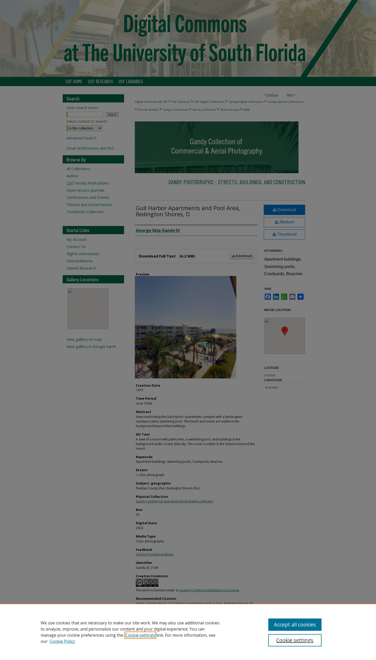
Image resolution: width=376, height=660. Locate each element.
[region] (188, 632)
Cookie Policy (62, 641)
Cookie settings (140, 635)
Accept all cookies (295, 624)
